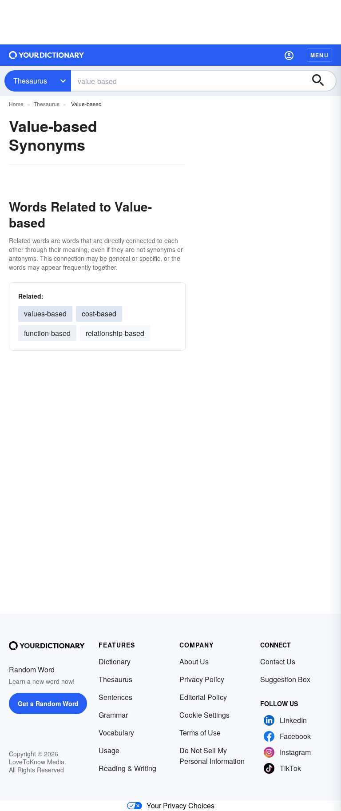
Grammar (113, 715)
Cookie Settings (204, 715)
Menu (319, 55)
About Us (194, 661)
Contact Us (277, 661)
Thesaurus (30, 81)
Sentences (115, 697)
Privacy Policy (201, 679)
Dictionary (115, 661)
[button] (289, 55)
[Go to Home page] (46, 55)
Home (16, 104)
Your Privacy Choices (180, 805)
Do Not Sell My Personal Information (212, 755)
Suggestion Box (285, 679)
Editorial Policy (203, 697)
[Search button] (322, 81)
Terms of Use (200, 732)
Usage (109, 750)
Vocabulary (116, 732)
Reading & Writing (127, 768)
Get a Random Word (48, 703)
